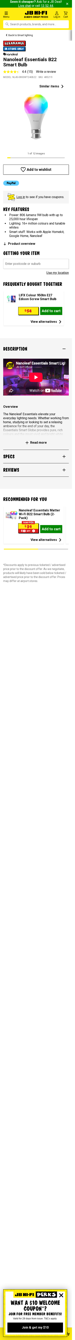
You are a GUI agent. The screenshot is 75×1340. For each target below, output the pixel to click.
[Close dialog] (61, 1295)
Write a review (46, 72)
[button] (12, 14)
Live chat (24, 6)
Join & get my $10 (35, 1327)
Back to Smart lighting (20, 35)
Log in (20, 197)
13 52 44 (47, 6)
